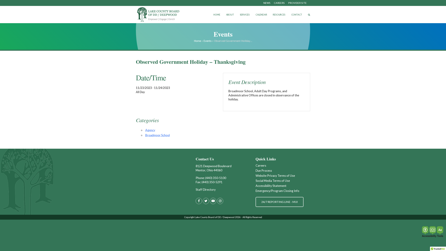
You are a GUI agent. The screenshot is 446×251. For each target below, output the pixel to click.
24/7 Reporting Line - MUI (279, 201)
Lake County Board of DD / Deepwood (214, 217)
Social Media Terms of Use (273, 180)
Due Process (264, 170)
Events (207, 40)
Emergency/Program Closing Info (277, 191)
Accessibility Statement (271, 186)
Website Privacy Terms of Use (275, 175)
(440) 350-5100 (215, 178)
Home (197, 40)
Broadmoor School (157, 135)
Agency (150, 130)
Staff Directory (206, 189)
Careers (261, 165)
